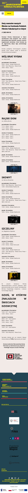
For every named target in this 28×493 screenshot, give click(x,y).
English (9, 13)
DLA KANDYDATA (6, 481)
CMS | (3, 479)
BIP (18, 481)
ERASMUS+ (22, 481)
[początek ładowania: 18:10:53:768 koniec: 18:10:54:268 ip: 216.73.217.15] (9, 478)
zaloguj (24, 2)
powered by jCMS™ (14, 482)
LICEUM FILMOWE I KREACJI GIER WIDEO (7, 380)
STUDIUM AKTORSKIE (4, 391)
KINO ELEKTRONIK (5, 396)
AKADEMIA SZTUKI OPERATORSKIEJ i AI (6, 385)
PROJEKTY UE (14, 481)
